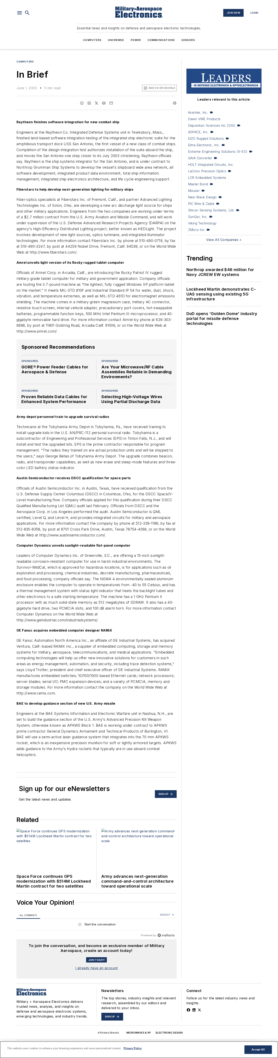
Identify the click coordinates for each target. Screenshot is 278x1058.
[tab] (28, 915)
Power (136, 40)
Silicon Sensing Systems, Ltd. (211, 210)
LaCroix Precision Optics (207, 171)
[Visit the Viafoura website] (166, 935)
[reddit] (104, 103)
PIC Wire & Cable (201, 204)
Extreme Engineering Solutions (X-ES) (217, 151)
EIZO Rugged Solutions (206, 138)
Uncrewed (116, 40)
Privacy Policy (133, 1048)
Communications (161, 40)
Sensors (188, 40)
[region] (96, 925)
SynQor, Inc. (198, 217)
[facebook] (82, 103)
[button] (19, 13)
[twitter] (96, 103)
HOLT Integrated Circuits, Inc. (211, 165)
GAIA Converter (200, 158)
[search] (27, 13)
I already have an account (96, 968)
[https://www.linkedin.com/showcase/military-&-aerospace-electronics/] (194, 1010)
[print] (175, 103)
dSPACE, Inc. (198, 132)
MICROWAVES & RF (138, 1032)
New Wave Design (202, 197)
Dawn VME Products (204, 119)
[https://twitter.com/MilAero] (199, 1010)
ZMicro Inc (196, 230)
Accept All (258, 1049)
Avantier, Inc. (198, 112)
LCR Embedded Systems (207, 178)
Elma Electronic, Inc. (204, 145)
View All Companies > (224, 240)
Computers (92, 40)
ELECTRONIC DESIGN (169, 1032)
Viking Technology (202, 223)
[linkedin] (89, 103)
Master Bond (198, 184)
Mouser (194, 191)
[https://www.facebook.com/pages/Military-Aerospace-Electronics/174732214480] (188, 1010)
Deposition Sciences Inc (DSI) (211, 125)
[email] (111, 103)
